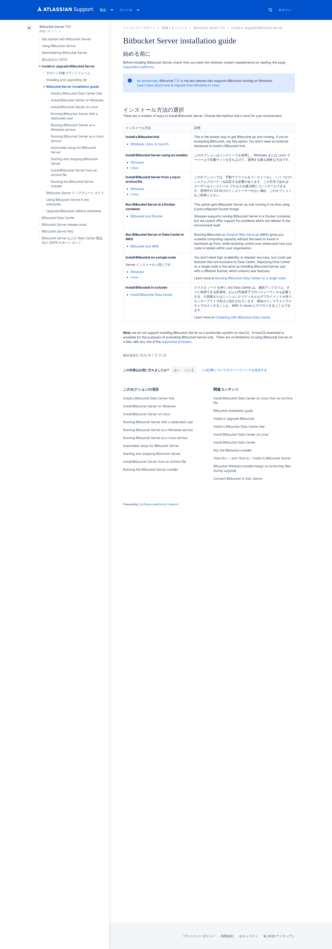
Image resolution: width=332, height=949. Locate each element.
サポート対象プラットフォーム (68, 73)
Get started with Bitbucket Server (66, 39)
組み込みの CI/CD (54, 59)
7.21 (177, 81)
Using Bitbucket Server (58, 46)
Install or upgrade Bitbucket (233, 418)
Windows (137, 162)
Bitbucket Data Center (58, 218)
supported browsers (176, 342)
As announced (147, 81)
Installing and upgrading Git (66, 80)
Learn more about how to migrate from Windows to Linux (178, 85)
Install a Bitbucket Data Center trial (76, 93)
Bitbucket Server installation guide (72, 86)
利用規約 (227, 936)
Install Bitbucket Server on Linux (74, 107)
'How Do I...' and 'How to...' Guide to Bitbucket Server (251, 458)
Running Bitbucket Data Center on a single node (250, 278)
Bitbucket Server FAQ (57, 231)
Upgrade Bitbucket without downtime (73, 211)
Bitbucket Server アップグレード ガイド (75, 193)
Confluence (146, 504)
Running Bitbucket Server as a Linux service (155, 438)
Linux (134, 168)
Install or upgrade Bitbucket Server (68, 66)
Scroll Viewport (168, 504)
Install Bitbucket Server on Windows (77, 100)
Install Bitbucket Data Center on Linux (241, 434)
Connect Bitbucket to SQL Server (237, 478)
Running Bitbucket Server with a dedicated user (158, 422)
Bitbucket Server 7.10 (55, 26)
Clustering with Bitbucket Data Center (242, 317)
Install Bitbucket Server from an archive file (154, 461)
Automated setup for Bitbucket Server (151, 446)
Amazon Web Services (242, 234)
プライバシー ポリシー (199, 936)
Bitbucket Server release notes (64, 224)
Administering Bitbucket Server (64, 53)
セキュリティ (248, 936)
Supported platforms (138, 67)
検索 (270, 10)
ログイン (285, 10)
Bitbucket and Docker (147, 216)
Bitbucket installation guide (233, 411)
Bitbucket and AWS (145, 246)
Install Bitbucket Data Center (152, 295)
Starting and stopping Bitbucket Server (151, 454)
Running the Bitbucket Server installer (150, 469)
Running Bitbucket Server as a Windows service (158, 430)
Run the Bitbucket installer (232, 450)
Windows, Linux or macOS (150, 144)
